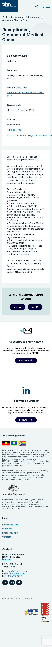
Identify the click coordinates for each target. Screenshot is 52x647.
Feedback (7, 528)
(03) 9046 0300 (17, 573)
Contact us (7, 537)
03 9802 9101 (14, 130)
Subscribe (24, 360)
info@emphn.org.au (17, 571)
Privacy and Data (10, 524)
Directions (7, 559)
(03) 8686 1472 (14, 576)
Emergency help (10, 533)
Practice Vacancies (15, 17)
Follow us (24, 420)
